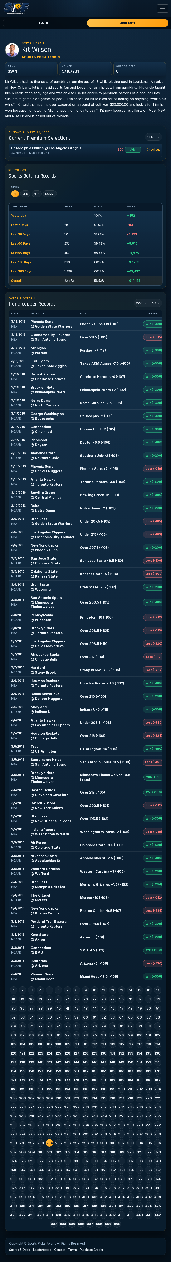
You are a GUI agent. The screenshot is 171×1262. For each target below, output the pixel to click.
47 (121, 1008)
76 (76, 1026)
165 (112, 1071)
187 (157, 1080)
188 (13, 1089)
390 (148, 1188)
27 (94, 999)
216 (112, 1098)
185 (139, 1080)
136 (157, 1053)
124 (49, 1053)
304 (139, 1143)
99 (130, 1035)
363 (58, 1179)
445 (72, 1224)
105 (31, 1044)
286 (130, 1134)
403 (112, 1197)
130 (103, 1053)
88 (31, 1035)
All (15, 193)
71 (31, 1026)
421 (121, 1206)
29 (112, 999)
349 (85, 1170)
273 (13, 1134)
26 (85, 999)
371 (130, 1179)
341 (13, 1170)
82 (130, 1026)
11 (103, 990)
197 (94, 1089)
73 (49, 1026)
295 (58, 1143)
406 (139, 1197)
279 (67, 1134)
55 (40, 1017)
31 (130, 999)
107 (49, 1044)
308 (22, 1152)
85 (157, 1026)
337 (130, 1161)
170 (157, 1071)
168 (139, 1071)
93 (76, 1035)
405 (130, 1197)
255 (158, 1116)
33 (148, 999)
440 (139, 1215)
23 (58, 999)
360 (31, 1179)
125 (58, 1053)
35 (13, 1008)
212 (76, 1098)
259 (40, 1125)
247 (85, 1116)
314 (76, 1152)
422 (130, 1206)
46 (112, 1008)
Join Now (127, 23)
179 (85, 1080)
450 (117, 1224)
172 (22, 1080)
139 (31, 1062)
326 (31, 1161)
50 (148, 1008)
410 (22, 1206)
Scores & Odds (19, 1249)
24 (67, 999)
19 (22, 999)
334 (103, 1161)
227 (58, 1107)
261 (58, 1125)
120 (13, 1053)
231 (94, 1107)
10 (94, 990)
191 (40, 1089)
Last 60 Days (20, 243)
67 (148, 1017)
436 (103, 1215)
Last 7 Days (19, 225)
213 (85, 1098)
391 (157, 1188)
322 (148, 1152)
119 (157, 1044)
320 (130, 1152)
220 (148, 1098)
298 (85, 1143)
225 (40, 1107)
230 (85, 1107)
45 (103, 1008)
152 (148, 1062)
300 (103, 1143)
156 (31, 1071)
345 (49, 1170)
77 (85, 1026)
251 (121, 1116)
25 (76, 999)
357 (158, 1170)
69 (13, 1026)
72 (40, 1026)
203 (148, 1089)
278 (58, 1134)
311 (49, 1152)
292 (31, 1143)
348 (76, 1170)
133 (130, 1053)
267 (112, 1125)
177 (67, 1080)
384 (94, 1188)
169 (148, 1071)
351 (103, 1170)
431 (58, 1215)
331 (76, 1161)
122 (31, 1053)
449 (108, 1224)
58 (67, 1017)
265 (94, 1125)
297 (76, 1143)
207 (31, 1098)
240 (22, 1116)
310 (40, 1152)
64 (121, 1017)
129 (94, 1053)
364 (67, 1179)
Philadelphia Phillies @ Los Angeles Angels (46, 148)
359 (22, 1179)
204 (157, 1089)
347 (67, 1170)
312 (58, 1152)
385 (103, 1188)
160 (67, 1071)
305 (148, 1143)
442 (158, 1215)
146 (94, 1062)
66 (139, 1017)
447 (90, 1224)
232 (103, 1107)
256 (13, 1125)
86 (13, 1035)
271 (148, 1125)
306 (157, 1143)
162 (85, 1071)
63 (112, 1017)
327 (40, 1161)
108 (58, 1044)
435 (94, 1215)
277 (49, 1134)
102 (157, 1035)
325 (22, 1161)
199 (113, 1089)
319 (121, 1152)
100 (139, 1035)
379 (49, 1188)
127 (76, 1053)
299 (94, 1143)
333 (94, 1161)
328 (49, 1161)
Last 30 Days (20, 234)
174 (40, 1080)
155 (22, 1071)
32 (139, 999)
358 (13, 1179)
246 (76, 1116)
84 (148, 1026)
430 (49, 1215)
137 (13, 1062)
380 (58, 1188)
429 (40, 1215)
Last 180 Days (21, 262)
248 (94, 1116)
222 (13, 1107)
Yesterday (18, 215)
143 (67, 1062)
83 (139, 1026)
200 (121, 1089)
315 (85, 1152)
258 (31, 1125)
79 (103, 1026)
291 (22, 1143)
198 (103, 1089)
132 (121, 1053)
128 (85, 1053)
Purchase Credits (92, 1249)
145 (85, 1062)
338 (139, 1161)
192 (49, 1089)
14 (130, 990)
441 (148, 1215)
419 (103, 1206)
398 (67, 1197)
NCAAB (49, 193)
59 (76, 1017)
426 (13, 1215)
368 (103, 1179)
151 (139, 1062)
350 (94, 1170)
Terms (72, 1249)
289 (157, 1134)
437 (112, 1215)
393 (22, 1197)
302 (121, 1143)
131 (112, 1053)
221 (157, 1098)
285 (121, 1134)
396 (49, 1197)
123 (40, 1053)
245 (67, 1116)
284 (112, 1134)
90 (49, 1035)
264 (85, 1125)
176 (58, 1080)
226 (49, 1107)
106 (40, 1044)
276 (40, 1134)
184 (130, 1080)
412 (40, 1206)
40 (58, 1008)
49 (139, 1008)
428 (31, 1215)
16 (148, 990)
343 (31, 1170)
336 (121, 1161)
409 (13, 1206)
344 (40, 1170)
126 (67, 1053)
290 (13, 1143)
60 (85, 1017)
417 (85, 1206)
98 (121, 1035)
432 (67, 1215)
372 (139, 1179)
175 (49, 1080)
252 (130, 1116)
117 (139, 1044)
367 (94, 1179)
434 (85, 1215)
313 (67, 1152)
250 (112, 1116)
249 (103, 1116)
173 (31, 1080)
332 (85, 1161)
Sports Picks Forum (41, 57)
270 (139, 1125)
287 (139, 1134)
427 (22, 1215)
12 (112, 990)
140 (40, 1062)
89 (40, 1035)
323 (158, 1152)
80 (112, 1026)
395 (40, 1197)
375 (13, 1188)
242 (40, 1116)
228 (67, 1107)
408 (157, 1197)
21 (40, 999)
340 (157, 1161)
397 (58, 1197)
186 (148, 1080)
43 (85, 1008)
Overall (16, 280)
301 (112, 1143)
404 (121, 1197)
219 (139, 1098)
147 (103, 1062)
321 (139, 1152)
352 (112, 1170)
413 (49, 1206)
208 (40, 1098)
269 (130, 1125)
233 (112, 1107)
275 (31, 1134)
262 (67, 1125)
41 (67, 1008)
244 (58, 1116)
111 (85, 1044)
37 (31, 1008)
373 (148, 1179)
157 (40, 1071)
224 (31, 1107)
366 (85, 1179)
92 (67, 1035)
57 (58, 1017)
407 (148, 1197)
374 (158, 1179)
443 (54, 1224)
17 (157, 990)
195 (76, 1089)
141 (49, 1062)
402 (103, 1197)
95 (94, 1035)
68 (157, 1017)
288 (148, 1134)
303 (130, 1143)
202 (139, 1089)
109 (67, 1044)
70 (22, 1026)
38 (40, 1008)
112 (94, 1044)
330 (67, 1161)
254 (148, 1116)
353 (121, 1170)
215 (103, 1098)
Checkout (153, 149)
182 (112, 1080)
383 (85, 1188)
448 (99, 1224)
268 (121, 1125)
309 (31, 1152)
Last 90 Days (20, 253)
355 (139, 1170)
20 (31, 999)
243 (49, 1116)
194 (67, 1089)
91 (58, 1035)
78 (94, 1026)
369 (112, 1179)
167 (130, 1071)
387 (121, 1188)
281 (85, 1134)
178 (76, 1080)
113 (103, 1044)
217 (121, 1098)
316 (94, 1152)
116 (130, 1044)
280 (76, 1134)
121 (22, 1053)
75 (67, 1026)
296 (67, 1143)
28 (103, 999)
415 (67, 1206)
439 (130, 1215)
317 (103, 1152)
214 (94, 1098)
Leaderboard (42, 1249)
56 (49, 1017)
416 (76, 1206)
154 (13, 1071)
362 (49, 1179)
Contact (59, 1249)
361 (40, 1179)
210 (58, 1098)
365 (76, 1179)
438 (121, 1215)
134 (139, 1053)
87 (22, 1035)
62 (103, 1017)
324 (13, 1161)
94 (85, 1035)
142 (58, 1062)
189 (22, 1089)
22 (49, 999)
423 (139, 1206)
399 (76, 1197)
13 (121, 990)
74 (58, 1026)
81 (121, 1026)
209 (49, 1098)
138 (22, 1062)
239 (13, 1116)
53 (22, 1017)
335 (112, 1161)
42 (76, 1008)
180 (94, 1080)
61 (94, 1017)
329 (58, 1161)
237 (148, 1107)
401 (94, 1197)
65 (130, 1017)
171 (13, 1080)
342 (22, 1170)
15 (139, 990)
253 (139, 1116)
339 (148, 1161)
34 (158, 999)
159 (58, 1071)
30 (121, 999)
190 (31, 1089)
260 (49, 1125)
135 (148, 1053)
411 (31, 1206)
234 (121, 1107)
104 (22, 1044)
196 (85, 1089)
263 (76, 1125)
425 (158, 1206)
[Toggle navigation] (162, 8)
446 (81, 1224)
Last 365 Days (21, 271)
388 (130, 1188)
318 (112, 1152)
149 (121, 1062)
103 (13, 1044)
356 (148, 1170)
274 (22, 1134)
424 (148, 1206)
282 (94, 1134)
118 (148, 1044)
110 (76, 1044)
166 (121, 1071)
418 (94, 1206)
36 (22, 1008)
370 (121, 1179)
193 (58, 1089)
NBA (36, 193)
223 (22, 1107)
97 (112, 1035)
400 (85, 1197)
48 (130, 1008)
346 (58, 1170)
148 (112, 1062)
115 (121, 1044)
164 (103, 1071)
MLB (25, 193)
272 (158, 1125)
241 (31, 1116)
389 (139, 1188)
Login (43, 23)
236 (139, 1107)
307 (13, 1152)
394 (31, 1197)
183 (121, 1080)
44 (94, 1008)
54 (31, 1017)
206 (22, 1098)
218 (130, 1098)
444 (63, 1224)
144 (76, 1062)
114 (112, 1044)
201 (130, 1089)
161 (76, 1071)
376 (22, 1188)
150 (130, 1062)
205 (13, 1098)
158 (49, 1071)
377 (31, 1188)
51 (157, 1008)
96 (103, 1035)
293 (40, 1143)
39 (49, 1008)
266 (103, 1125)
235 (130, 1107)
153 (157, 1062)
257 (22, 1125)
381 (67, 1188)
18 (13, 999)
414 (58, 1206)
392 (13, 1197)
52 (13, 1017)
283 (103, 1134)
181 (103, 1080)
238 (157, 1107)
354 (130, 1170)
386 (112, 1188)
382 (76, 1188)
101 (148, 1035)
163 (94, 1071)
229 (76, 1107)
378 (40, 1188)
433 (76, 1215)
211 (67, 1098)
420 (112, 1206)
